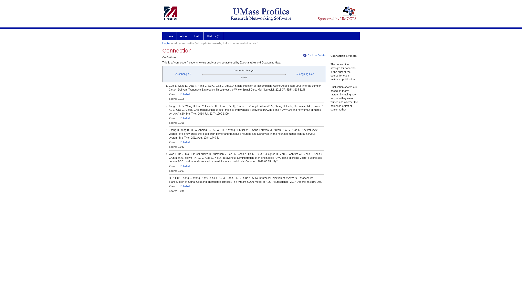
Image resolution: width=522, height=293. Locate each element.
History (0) (213, 36)
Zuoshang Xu (183, 73)
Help (197, 36)
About (184, 36)
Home (169, 36)
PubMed (185, 94)
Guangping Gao (305, 73)
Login (166, 43)
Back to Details (317, 55)
